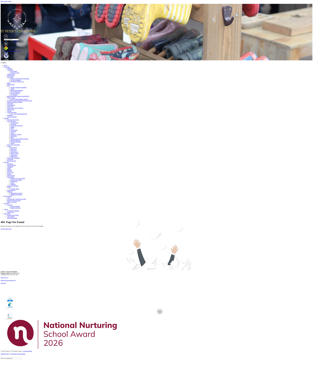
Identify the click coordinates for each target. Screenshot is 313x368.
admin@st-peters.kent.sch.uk (8, 280)
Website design (4, 354)
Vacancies (3, 283)
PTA (8, 86)
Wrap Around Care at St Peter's (15, 108)
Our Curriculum (11, 121)
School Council (11, 97)
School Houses (11, 105)
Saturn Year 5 (13, 155)
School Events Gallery (13, 215)
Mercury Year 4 (14, 153)
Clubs (8, 197)
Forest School (14, 130)
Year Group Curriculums (13, 144)
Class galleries (11, 216)
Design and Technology (16, 125)
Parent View (10, 172)
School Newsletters (12, 218)
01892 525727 (4, 277)
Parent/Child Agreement (13, 158)
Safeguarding (10, 177)
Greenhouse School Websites (17, 354)
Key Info (6, 162)
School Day (10, 106)
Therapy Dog (10, 109)
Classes (9, 146)
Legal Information (27, 351)
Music (12, 137)
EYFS (12, 128)
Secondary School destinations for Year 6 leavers (19, 100)
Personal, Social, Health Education (19, 139)
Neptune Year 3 (14, 152)
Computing (13, 124)
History (12, 133)
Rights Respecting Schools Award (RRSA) (18, 96)
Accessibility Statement (13, 210)
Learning (6, 118)
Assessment (10, 159)
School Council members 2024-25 (19, 99)
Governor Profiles (15, 206)
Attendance (10, 164)
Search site (3, 358)
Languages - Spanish (15, 134)
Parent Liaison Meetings (16, 90)
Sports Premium (11, 190)
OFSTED (9, 171)
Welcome (9, 68)
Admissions (10, 70)
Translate (16, 41)
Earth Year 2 (13, 150)
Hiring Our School (12, 202)
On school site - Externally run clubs (16, 199)
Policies (9, 174)
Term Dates (10, 103)
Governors (6, 203)
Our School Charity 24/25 (17, 81)
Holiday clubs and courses (14, 200)
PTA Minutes (13, 95)
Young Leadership (12, 117)
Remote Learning (11, 161)
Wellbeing (13, 184)
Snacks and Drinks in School (14, 102)
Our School (7, 67)
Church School (11, 74)
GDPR (9, 168)
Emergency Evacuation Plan (17, 178)
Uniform (9, 111)
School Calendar (11, 165)
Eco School (10, 77)
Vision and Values (11, 112)
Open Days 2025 (14, 72)
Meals (8, 83)
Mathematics (13, 136)
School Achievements (12, 186)
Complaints (10, 166)
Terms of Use (10, 212)
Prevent (12, 183)
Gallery (12, 89)
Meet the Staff (10, 84)
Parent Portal (7, 213)
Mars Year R (13, 147)
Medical (9, 169)
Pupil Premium (11, 175)
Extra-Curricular (8, 196)
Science (12, 143)
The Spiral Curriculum (13, 119)
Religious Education (15, 141)
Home (5, 65)
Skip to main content (6, 1)
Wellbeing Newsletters (16, 194)
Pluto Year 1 (13, 149)
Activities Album (14, 188)
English (12, 127)
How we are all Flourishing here (18, 114)
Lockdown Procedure (16, 180)
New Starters (13, 71)
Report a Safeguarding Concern (12, 51)
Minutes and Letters (15, 208)
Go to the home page (6, 229)
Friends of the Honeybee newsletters (19, 78)
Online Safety (14, 181)
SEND (9, 187)
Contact (6, 209)
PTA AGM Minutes (15, 92)
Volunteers (10, 115)
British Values (10, 75)
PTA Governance (14, 93)
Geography (13, 131)
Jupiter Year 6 (13, 156)
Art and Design (14, 122)
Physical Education (15, 140)
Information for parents (16, 193)
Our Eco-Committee (15, 80)
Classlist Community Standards (18, 87)
